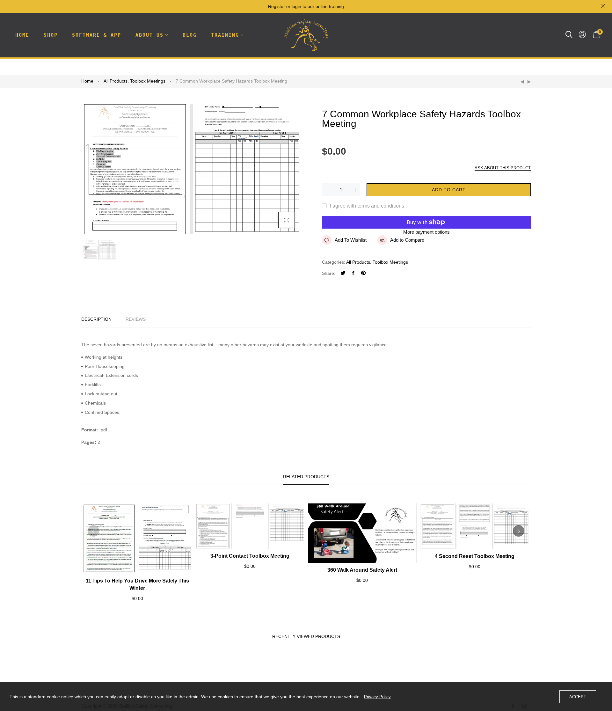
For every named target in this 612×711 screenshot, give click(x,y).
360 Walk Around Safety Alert (362, 570)
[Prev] (522, 82)
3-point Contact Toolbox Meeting (249, 556)
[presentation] (93, 531)
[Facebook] (353, 274)
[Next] (529, 82)
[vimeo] (363, 274)
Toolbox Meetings (147, 81)
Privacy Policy (377, 696)
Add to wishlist (351, 240)
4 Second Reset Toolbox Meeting (474, 556)
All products (116, 81)
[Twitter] (343, 274)
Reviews (136, 319)
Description (96, 319)
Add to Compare (407, 240)
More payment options (426, 232)
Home (87, 81)
